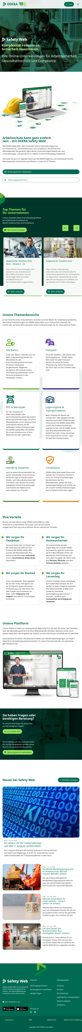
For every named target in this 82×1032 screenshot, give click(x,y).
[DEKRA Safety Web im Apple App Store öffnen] (22, 1009)
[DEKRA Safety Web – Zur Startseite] (15, 4)
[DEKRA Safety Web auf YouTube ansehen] (31, 1012)
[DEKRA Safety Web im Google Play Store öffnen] (9, 1009)
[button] (65, 228)
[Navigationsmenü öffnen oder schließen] (78, 4)
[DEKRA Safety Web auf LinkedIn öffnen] (35, 1012)
